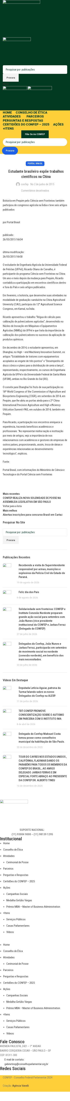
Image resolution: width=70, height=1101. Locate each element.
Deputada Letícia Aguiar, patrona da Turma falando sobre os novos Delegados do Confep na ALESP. (40, 691)
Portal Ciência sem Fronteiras (36, 474)
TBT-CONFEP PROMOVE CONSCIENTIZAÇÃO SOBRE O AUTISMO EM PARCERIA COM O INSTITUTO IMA (41, 714)
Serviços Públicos (16, 919)
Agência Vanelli (20, 1085)
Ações (6, 887)
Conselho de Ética (13, 849)
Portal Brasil (35, 163)
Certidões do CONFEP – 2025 (19, 881)
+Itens (6, 913)
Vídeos (10, 932)
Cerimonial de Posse (17, 862)
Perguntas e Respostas (15, 875)
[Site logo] (21, 18)
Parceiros (8, 868)
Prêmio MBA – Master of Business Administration (33, 906)
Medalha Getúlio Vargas (19, 900)
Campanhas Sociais (17, 894)
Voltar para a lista (12, 506)
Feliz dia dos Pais (29, 592)
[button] (32, 940)
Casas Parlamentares (17, 925)
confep (25, 184)
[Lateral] (4, 1096)
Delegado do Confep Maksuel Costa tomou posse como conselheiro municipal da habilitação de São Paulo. (42, 737)
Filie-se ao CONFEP (35, 134)
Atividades (9, 856)
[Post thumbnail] (8, 573)
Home (6, 843)
